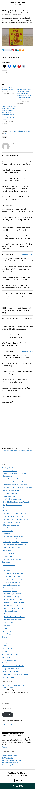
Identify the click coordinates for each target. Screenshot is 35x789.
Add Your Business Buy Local (13, 579)
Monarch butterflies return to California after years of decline (14, 179)
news (4, 137)
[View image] (17, 45)
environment (14, 131)
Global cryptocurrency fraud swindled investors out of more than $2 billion (17, 356)
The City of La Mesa (9, 468)
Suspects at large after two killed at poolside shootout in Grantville (16, 228)
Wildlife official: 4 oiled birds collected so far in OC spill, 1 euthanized (17, 327)
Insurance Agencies (10, 591)
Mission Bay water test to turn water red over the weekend (16, 198)
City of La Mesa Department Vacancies (16, 502)
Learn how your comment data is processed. (17, 451)
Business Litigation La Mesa (14, 602)
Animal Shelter (8, 508)
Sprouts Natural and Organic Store (15, 582)
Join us (4, 747)
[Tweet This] (18, 50)
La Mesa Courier (7, 758)
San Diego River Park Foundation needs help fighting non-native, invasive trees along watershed (15, 188)
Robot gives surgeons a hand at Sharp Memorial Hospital (16, 389)
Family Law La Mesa (11, 605)
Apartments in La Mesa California (15, 513)
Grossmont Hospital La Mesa (12, 660)
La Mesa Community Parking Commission (17, 487)
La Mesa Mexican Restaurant (13, 559)
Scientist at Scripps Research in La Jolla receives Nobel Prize (15, 336)
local (25, 131)
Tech (6, 133)
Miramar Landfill (8, 677)
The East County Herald (10, 762)
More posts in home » (27, 205)
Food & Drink (6, 550)
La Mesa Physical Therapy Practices (15, 542)
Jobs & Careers (7, 631)
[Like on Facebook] (7, 50)
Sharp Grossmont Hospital (11, 669)
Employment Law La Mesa (13, 608)
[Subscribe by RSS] (23, 50)
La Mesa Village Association (13, 594)
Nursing (5, 651)
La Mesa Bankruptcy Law (13, 599)
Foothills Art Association (11, 672)
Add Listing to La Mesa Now (12, 525)
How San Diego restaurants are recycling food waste (14, 171)
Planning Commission (10, 493)
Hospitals (6, 534)
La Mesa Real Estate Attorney (14, 617)
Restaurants (7, 556)
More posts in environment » (25, 157)
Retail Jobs (5, 663)
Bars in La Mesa (8, 553)
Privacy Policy (8, 588)
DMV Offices (6, 634)
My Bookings (7, 648)
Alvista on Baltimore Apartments (16, 519)
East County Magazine (9, 756)
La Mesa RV (7, 571)
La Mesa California (17, 2)
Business (5, 568)
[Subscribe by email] (20, 50)
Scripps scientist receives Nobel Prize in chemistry (17, 319)
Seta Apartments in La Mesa (14, 516)
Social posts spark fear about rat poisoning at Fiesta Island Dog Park (16, 237)
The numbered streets (10, 654)
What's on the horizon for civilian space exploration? (15, 344)
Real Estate (6, 511)
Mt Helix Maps (7, 657)
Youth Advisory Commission (13, 499)
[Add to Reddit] (16, 50)
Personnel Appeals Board (12, 490)
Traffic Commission (10, 496)
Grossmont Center (8, 625)
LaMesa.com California (10, 725)
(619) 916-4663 (7, 687)
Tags (5, 646)
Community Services (10, 471)
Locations (6, 640)
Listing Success (7, 528)
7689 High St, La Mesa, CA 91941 (13, 685)
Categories (7, 643)
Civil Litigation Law (11, 611)
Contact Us (6, 562)
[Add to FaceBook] (3, 50)
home (21, 131)
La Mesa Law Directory (11, 597)
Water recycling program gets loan (7, 88)
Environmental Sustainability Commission (18, 482)
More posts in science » (27, 304)
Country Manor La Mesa (12, 547)
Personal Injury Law (11, 614)
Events (4, 637)
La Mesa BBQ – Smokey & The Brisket (15, 674)
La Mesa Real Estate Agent (12, 522)
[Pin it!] (13, 50)
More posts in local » (27, 254)
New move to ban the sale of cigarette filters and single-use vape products (17, 163)
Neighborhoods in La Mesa (12, 505)
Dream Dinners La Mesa (11, 585)
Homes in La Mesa (8, 622)
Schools (4, 628)
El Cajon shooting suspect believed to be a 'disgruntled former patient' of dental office (17, 219)
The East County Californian (11, 760)
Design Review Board (10, 479)
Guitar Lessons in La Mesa (12, 576)
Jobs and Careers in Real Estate (13, 666)
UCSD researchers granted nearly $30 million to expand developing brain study (17, 310)
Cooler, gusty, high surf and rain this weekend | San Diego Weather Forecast (17, 210)
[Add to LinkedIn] (11, 50)
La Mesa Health (7, 531)
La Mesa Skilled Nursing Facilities (14, 545)
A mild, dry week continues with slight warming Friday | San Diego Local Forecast (17, 246)
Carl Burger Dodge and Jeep (13, 573)
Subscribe (7, 715)
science (30, 131)
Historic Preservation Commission (15, 485)
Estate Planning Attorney (13, 620)
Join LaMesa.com (9, 565)
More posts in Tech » (27, 351)
